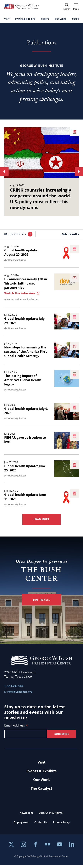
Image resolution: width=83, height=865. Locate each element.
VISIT (6, 18)
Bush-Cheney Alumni (51, 812)
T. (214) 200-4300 (13, 686)
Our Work (41, 779)
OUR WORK (60, 18)
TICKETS (45, 18)
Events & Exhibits (41, 771)
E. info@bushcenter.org (18, 691)
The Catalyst (41, 788)
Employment (21, 822)
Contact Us (40, 822)
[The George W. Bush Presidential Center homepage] (21, 6)
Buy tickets (41, 599)
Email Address (16, 725)
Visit (42, 762)
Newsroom (26, 812)
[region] (41, 172)
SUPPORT (77, 18)
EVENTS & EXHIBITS (25, 18)
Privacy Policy (61, 822)
